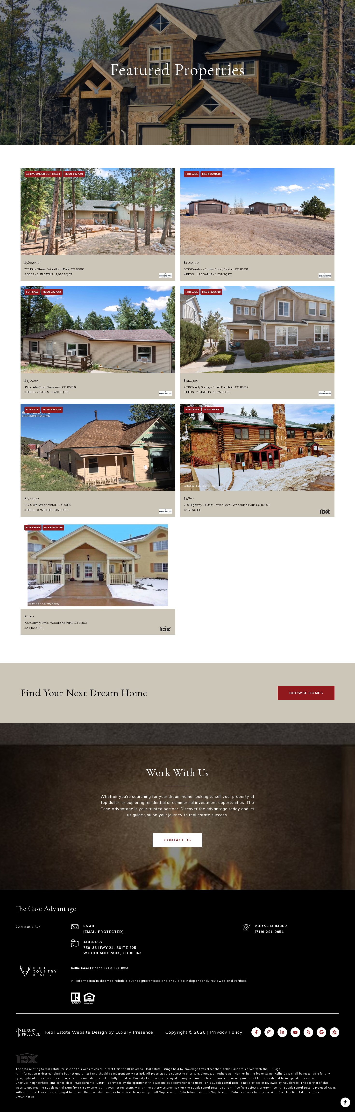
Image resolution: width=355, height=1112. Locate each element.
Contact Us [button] (177, 840)
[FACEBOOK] (256, 1032)
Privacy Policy (226, 1032)
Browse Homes (306, 693)
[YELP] (308, 1032)
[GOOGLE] (321, 1032)
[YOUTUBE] (295, 1032)
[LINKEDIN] (282, 1032)
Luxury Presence (134, 1032)
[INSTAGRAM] (269, 1032)
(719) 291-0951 (269, 932)
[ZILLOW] (334, 1032)
